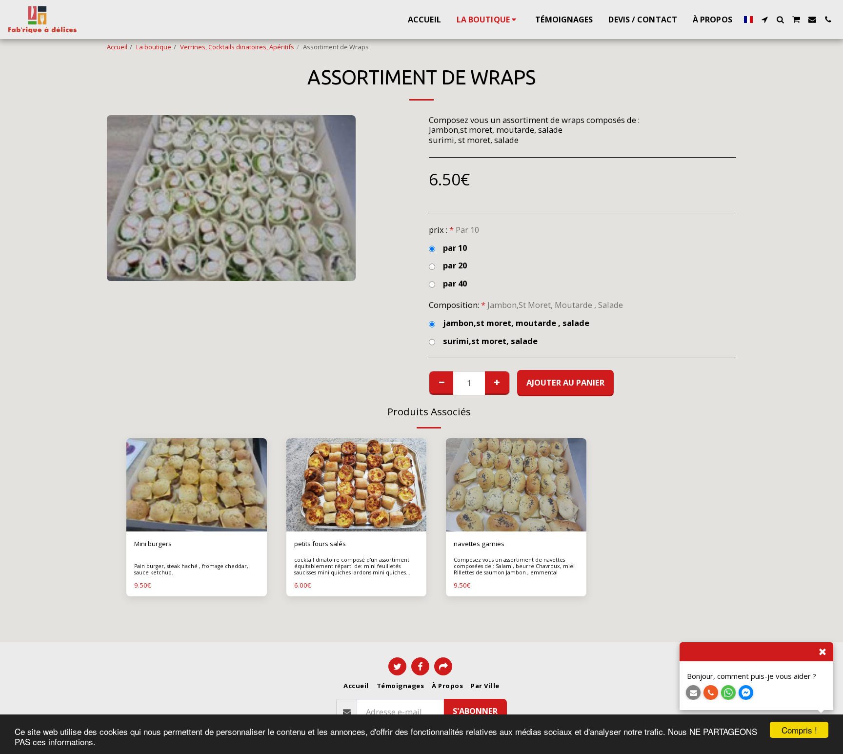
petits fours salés (320, 543)
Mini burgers (153, 543)
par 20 (455, 266)
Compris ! (799, 730)
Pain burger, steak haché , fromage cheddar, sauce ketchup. (191, 569)
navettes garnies (479, 543)
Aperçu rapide (196, 512)
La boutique (153, 46)
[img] (196, 485)
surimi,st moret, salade (490, 341)
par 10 (455, 248)
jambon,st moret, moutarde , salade (516, 323)
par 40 (455, 284)
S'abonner (475, 710)
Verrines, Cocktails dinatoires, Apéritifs (237, 46)
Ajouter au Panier (199, 528)
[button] (764, 19)
